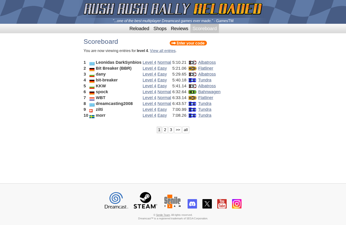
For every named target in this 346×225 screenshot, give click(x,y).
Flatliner (205, 68)
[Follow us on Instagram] (236, 206)
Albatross (207, 62)
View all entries (163, 51)
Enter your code (188, 43)
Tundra (204, 80)
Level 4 (149, 62)
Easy (162, 68)
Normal (164, 62)
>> (178, 130)
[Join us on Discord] (192, 206)
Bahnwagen (209, 91)
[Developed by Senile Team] (172, 206)
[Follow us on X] (207, 206)
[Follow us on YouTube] (222, 206)
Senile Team (163, 214)
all (186, 130)
